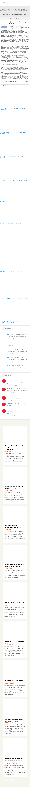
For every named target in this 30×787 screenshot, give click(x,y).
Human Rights (8, 644)
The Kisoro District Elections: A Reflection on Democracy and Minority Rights (13, 447)
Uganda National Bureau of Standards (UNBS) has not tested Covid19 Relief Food (17, 336)
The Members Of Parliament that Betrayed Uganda (13, 11)
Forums (8, 10)
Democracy (7, 451)
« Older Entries (8, 780)
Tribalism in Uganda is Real (13, 403)
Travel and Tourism (10, 763)
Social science (9, 683)
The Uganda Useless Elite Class (18, 10)
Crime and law (8, 722)
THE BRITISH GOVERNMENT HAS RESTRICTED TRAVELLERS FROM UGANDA (14, 760)
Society (6, 605)
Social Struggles (9, 490)
